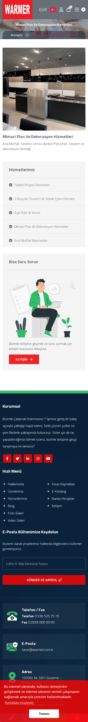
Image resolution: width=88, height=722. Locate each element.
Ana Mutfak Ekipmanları (30, 240)
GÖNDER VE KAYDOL (42, 579)
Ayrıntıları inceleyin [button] (19, 702)
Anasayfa (16, 35)
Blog (10, 505)
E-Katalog (58, 491)
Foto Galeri (15, 513)
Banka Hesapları (63, 498)
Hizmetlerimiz (17, 498)
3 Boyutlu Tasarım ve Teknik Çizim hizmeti (43, 198)
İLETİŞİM (21, 359)
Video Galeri (16, 520)
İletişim (56, 505)
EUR (43, 9)
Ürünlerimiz (15, 491)
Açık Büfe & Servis (26, 212)
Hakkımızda (15, 484)
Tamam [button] (44, 713)
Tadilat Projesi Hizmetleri (31, 184)
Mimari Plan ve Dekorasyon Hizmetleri (40, 226)
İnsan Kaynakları (63, 484)
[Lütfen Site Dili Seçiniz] (53, 9)
